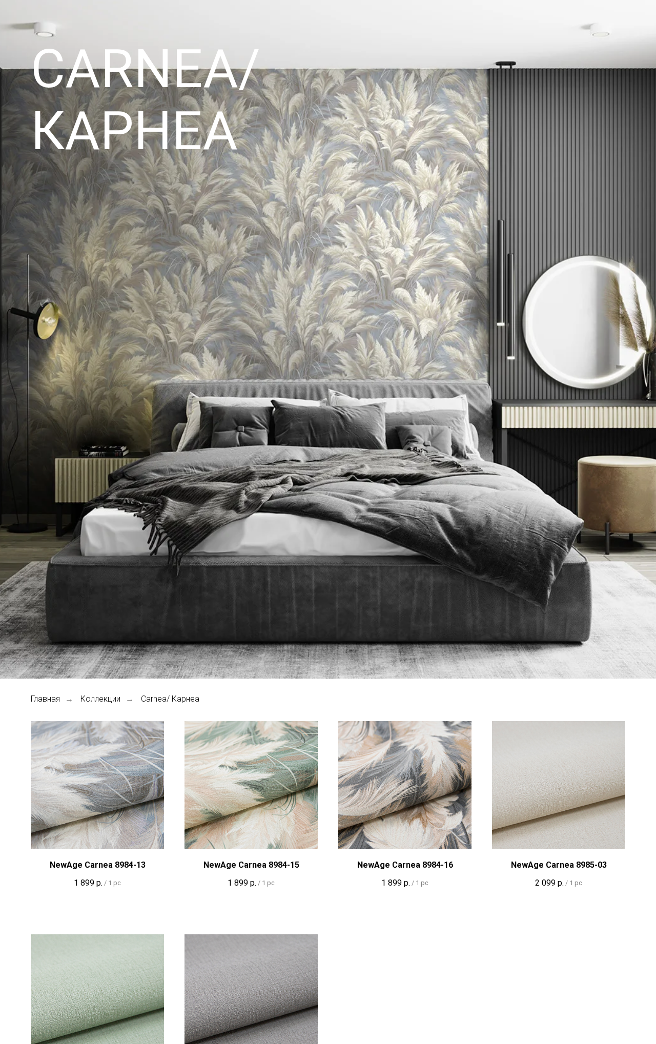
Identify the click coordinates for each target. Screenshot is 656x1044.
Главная (45, 699)
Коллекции (100, 699)
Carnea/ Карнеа (170, 699)
